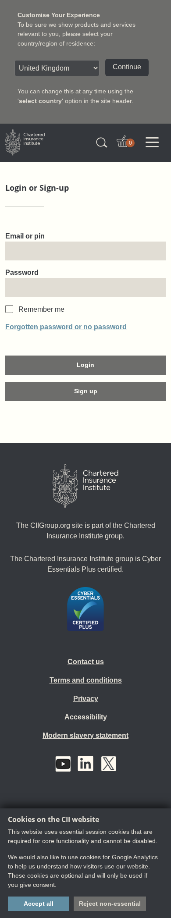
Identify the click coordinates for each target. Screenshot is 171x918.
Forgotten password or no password (66, 327)
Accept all (38, 903)
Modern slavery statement (85, 735)
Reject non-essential (110, 903)
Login (85, 364)
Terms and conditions (86, 680)
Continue (127, 67)
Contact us (86, 661)
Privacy (85, 698)
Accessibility (85, 717)
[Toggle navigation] (152, 142)
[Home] (85, 486)
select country (40, 100)
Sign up (85, 391)
